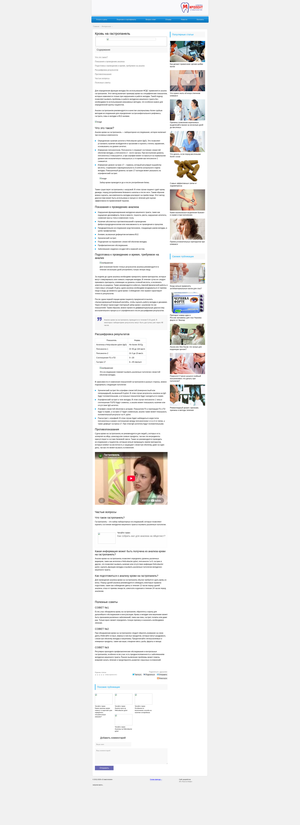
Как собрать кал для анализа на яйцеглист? (141, 536)
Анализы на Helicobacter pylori (123, 730)
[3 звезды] (100, 675)
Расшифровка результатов (106, 70)
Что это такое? (101, 57)
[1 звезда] (96, 675)
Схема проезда (155, 779)
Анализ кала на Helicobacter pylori (121, 709)
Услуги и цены (101, 19)
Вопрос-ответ (151, 19)
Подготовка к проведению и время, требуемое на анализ (120, 66)
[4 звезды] (102, 675)
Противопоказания (103, 74)
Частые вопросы (102, 78)
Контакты (200, 19)
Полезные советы (103, 83)
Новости (184, 19)
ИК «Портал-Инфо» (185, 781)
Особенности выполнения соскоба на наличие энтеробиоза (143, 710)
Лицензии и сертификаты (126, 19)
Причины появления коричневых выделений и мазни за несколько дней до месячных (186, 124)
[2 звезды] (98, 675)
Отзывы (168, 19)
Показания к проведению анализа (110, 61)
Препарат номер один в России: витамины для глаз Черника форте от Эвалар (185, 317)
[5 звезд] (104, 675)
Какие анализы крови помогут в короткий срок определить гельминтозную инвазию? (103, 712)
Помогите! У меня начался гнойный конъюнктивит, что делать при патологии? (185, 378)
